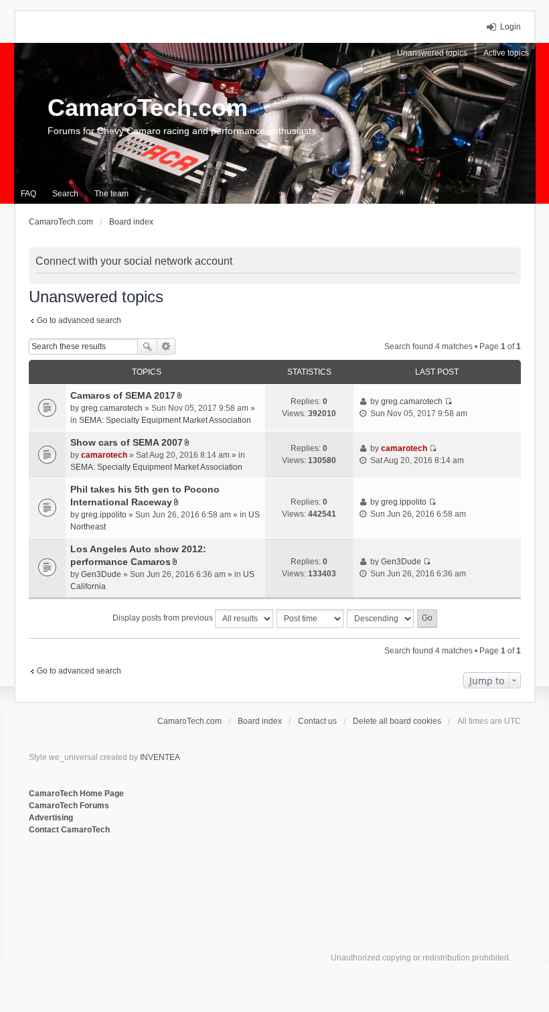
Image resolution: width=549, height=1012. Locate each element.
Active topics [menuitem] (506, 53)
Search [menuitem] (65, 193)
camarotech (104, 455)
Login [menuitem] (510, 26)
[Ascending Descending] (381, 618)
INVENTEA (160, 757)
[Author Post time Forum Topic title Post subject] (311, 618)
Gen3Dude (101, 574)
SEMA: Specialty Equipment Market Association (165, 420)
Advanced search (166, 346)
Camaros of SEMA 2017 (122, 395)
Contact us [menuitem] (317, 721)
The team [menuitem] (111, 193)
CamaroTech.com (148, 107)
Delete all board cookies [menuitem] (397, 721)
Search (147, 346)
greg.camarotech (112, 408)
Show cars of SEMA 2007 (126, 442)
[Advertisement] (192, 880)
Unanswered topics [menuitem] (432, 53)
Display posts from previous (163, 618)
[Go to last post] (448, 401)
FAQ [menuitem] (28, 193)
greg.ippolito (104, 514)
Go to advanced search (79, 320)
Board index (260, 721)
